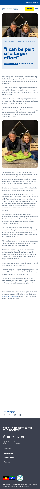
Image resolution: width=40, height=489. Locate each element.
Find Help (7, 449)
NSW (5, 41)
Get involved (8, 453)
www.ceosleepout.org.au (10, 296)
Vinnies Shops (9, 457)
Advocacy (7, 462)
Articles (11, 41)
